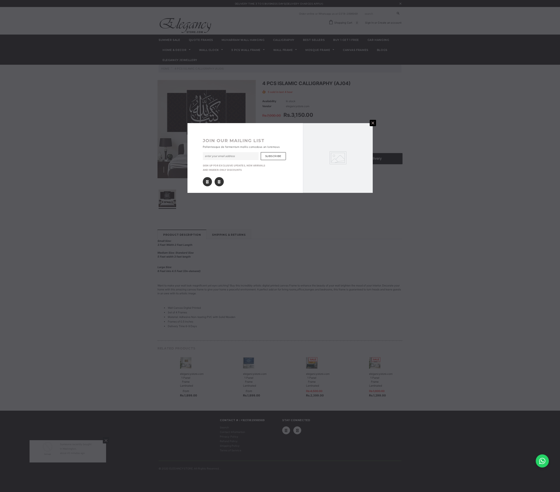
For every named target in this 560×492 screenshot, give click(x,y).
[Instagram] (219, 181)
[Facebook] (207, 181)
